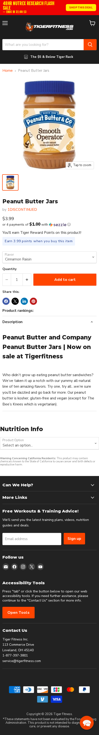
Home (7, 71)
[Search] (90, 44)
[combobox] (43, 44)
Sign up (74, 538)
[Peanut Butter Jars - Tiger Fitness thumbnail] (10, 182)
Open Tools (18, 612)
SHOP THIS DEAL (81, 7)
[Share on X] (15, 301)
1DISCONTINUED (22, 209)
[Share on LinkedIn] (24, 301)
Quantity (9, 269)
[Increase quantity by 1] (27, 279)
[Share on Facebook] (6, 301)
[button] (49, 224)
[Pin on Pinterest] (33, 301)
